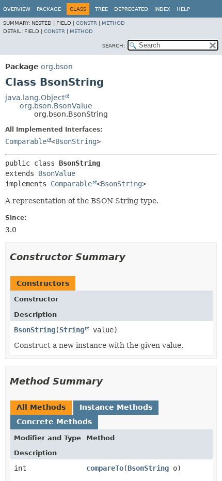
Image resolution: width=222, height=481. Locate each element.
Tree (101, 9)
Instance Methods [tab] (116, 407)
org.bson (57, 66)
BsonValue (56, 173)
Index (162, 9)
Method (113, 23)
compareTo (104, 468)
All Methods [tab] (41, 407)
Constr (86, 23)
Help (183, 9)
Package (49, 9)
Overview (16, 9)
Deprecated (131, 9)
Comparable (25, 141)
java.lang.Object (35, 97)
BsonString (76, 141)
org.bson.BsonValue (56, 106)
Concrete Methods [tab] (54, 422)
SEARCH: (113, 46)
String (71, 330)
